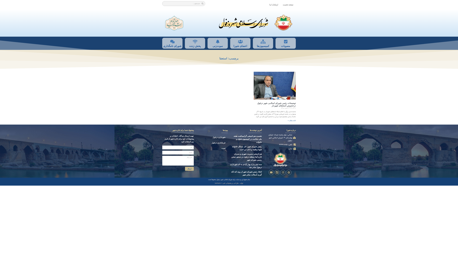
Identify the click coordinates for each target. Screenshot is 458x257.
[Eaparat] (288, 172)
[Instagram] (283, 172)
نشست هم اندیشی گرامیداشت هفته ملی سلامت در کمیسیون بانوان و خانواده (248, 139)
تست (223, 148)
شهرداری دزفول (219, 137)
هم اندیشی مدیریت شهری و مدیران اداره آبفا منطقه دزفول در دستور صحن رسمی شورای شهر (246, 157)
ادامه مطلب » (292, 120)
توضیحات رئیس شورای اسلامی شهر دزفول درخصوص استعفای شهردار (276, 104)
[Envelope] (271, 172)
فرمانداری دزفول (218, 143)
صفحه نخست (288, 5)
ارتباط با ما (273, 5)
